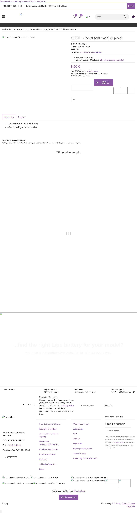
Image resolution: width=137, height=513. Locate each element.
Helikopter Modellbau (47, 429)
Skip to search (24, 1)
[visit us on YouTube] (29, 404)
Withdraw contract (68, 497)
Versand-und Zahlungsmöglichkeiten (48, 442)
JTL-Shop (116, 503)
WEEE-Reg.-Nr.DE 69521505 (85, 458)
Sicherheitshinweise (47, 454)
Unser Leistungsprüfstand (49, 424)
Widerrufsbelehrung (81, 424)
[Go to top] (1, 511)
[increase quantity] (73, 93)
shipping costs (92, 71)
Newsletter (43, 459)
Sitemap (76, 439)
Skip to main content (9, 1)
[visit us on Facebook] (26, 404)
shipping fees (79, 491)
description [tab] (9, 117)
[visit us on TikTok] (34, 404)
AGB (75, 434)
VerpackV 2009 (79, 453)
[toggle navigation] (3, 16)
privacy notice (68, 405)
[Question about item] (131, 90)
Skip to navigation (37, 1)
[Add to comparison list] (116, 90)
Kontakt (42, 469)
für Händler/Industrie (47, 464)
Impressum (77, 444)
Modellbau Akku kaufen (48, 449)
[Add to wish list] (124, 90)
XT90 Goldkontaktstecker (91, 52)
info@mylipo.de (15, 445)
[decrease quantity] (73, 82)
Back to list (6, 29)
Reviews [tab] (21, 117)
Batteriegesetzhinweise (82, 449)
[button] (124, 6)
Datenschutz (78, 429)
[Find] (126, 16)
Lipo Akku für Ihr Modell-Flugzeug (49, 435)
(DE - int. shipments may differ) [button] (112, 60)
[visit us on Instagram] (31, 404)
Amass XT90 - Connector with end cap (19, 298)
